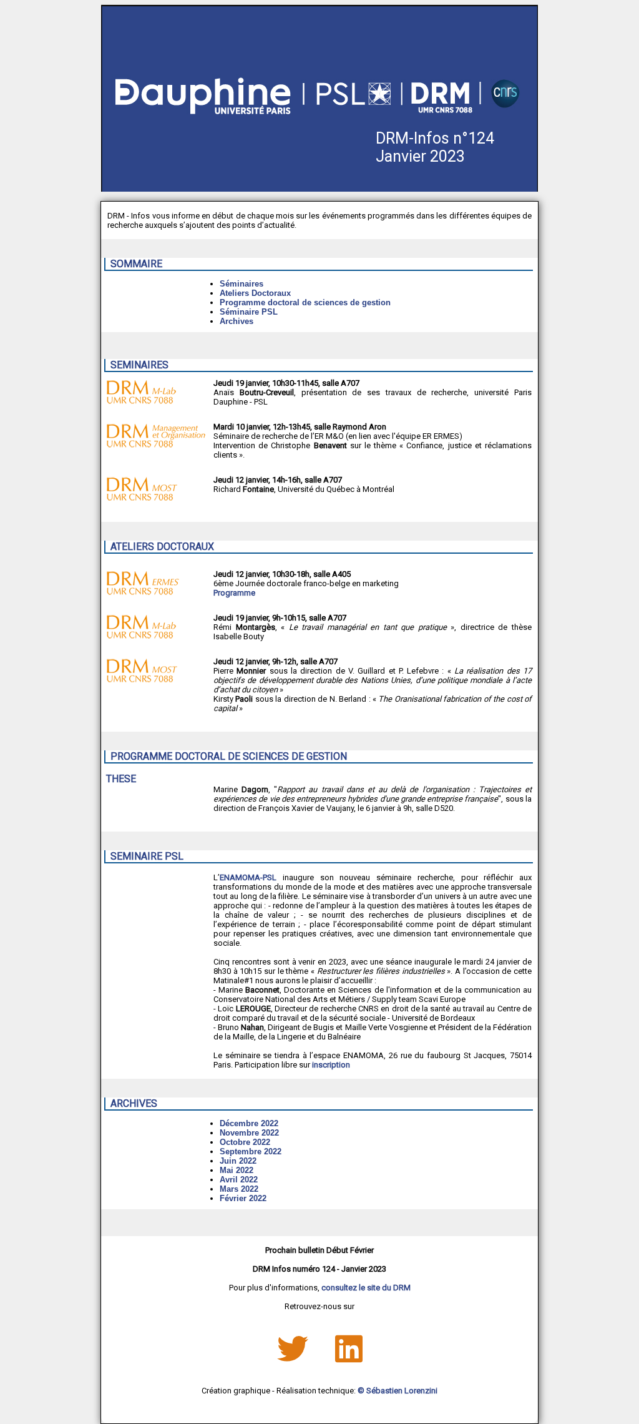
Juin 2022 (238, 1161)
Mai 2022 (236, 1170)
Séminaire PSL (249, 312)
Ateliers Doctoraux (255, 293)
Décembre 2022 (249, 1123)
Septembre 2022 (250, 1151)
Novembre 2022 (249, 1132)
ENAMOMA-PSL (248, 877)
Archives (236, 321)
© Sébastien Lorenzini (397, 1390)
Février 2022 (243, 1198)
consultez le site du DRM (366, 1287)
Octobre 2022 (245, 1142)
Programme (234, 592)
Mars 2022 (239, 1189)
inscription (331, 1064)
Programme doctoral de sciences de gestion (305, 302)
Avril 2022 (239, 1179)
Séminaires (241, 283)
